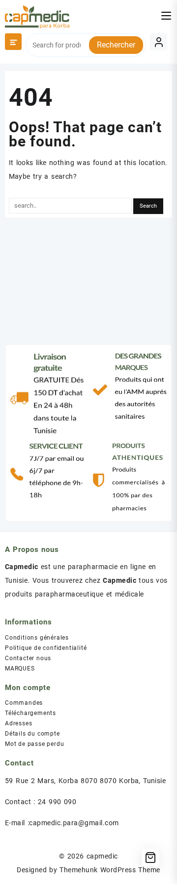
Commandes (24, 702)
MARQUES (20, 668)
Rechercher (116, 44)
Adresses (18, 723)
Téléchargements (30, 713)
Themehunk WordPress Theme (109, 870)
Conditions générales (37, 637)
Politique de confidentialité (46, 648)
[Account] (158, 41)
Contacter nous (28, 658)
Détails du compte (32, 733)
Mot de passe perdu (34, 744)
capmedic (102, 856)
